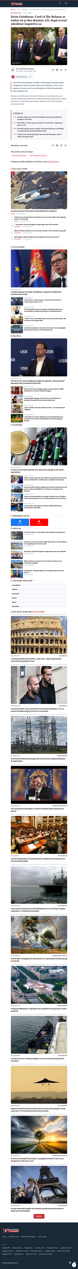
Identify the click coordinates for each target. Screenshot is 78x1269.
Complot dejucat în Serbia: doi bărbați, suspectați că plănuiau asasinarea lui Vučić (39, 118)
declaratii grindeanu (19, 156)
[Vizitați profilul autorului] (13, 70)
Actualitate (24, 9)
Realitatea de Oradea (7, 1251)
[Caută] (60, 3)
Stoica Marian (62, 856)
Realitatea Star (29, 1248)
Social (13, 214)
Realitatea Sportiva (17, 1248)
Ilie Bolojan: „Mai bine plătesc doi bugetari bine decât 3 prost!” (37, 237)
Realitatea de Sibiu (50, 1251)
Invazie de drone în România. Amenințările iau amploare (34, 211)
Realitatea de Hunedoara (45, 1254)
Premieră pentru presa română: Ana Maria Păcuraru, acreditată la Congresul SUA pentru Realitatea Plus (40, 129)
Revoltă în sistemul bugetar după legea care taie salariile (37, 224)
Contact (4, 1236)
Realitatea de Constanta (22, 1251)
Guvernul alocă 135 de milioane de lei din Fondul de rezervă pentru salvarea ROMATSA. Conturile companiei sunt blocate (45, 489)
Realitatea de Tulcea (31, 1254)
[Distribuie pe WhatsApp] (61, 70)
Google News (53, 161)
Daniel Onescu (28, 69)
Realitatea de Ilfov (7, 1254)
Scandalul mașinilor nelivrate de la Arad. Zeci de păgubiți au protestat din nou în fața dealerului (44, 329)
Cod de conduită (42, 1236)
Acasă (14, 9)
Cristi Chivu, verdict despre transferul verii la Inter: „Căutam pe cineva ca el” (40, 124)
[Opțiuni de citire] (74, 1265)
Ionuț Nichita (63, 656)
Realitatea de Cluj (39, 1248)
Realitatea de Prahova (37, 1251)
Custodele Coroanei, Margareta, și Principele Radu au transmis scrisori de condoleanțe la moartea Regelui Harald (43, 419)
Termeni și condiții (14, 1236)
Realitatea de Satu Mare (63, 1251)
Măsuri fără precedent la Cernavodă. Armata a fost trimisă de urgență (40, 231)
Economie (17, 233)
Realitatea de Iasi (18, 1254)
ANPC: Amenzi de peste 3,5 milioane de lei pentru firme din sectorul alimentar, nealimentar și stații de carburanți (45, 479)
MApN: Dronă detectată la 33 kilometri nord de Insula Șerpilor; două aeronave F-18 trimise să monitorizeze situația (38, 1110)
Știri (19, 9)
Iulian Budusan (62, 756)
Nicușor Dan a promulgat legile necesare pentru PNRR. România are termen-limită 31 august (44, 390)
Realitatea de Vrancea (60, 806)
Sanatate (17, 226)
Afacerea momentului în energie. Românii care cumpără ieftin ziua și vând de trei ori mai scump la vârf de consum (45, 497)
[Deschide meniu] (66, 3)
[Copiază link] (53, 70)
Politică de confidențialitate (28, 1236)
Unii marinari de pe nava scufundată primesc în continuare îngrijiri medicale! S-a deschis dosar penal (38, 910)
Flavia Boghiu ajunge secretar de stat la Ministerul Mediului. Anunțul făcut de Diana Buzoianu (42, 399)
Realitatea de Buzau (66, 1248)
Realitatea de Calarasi (52, 1248)
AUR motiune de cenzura (38, 156)
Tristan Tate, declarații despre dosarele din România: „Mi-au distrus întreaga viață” (39, 135)
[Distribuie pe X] (65, 70)
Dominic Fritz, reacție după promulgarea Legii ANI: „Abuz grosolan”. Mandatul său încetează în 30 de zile (38, 382)
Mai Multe (39, 1216)
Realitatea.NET (6, 1248)
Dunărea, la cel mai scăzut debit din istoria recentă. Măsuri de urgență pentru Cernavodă (45, 543)
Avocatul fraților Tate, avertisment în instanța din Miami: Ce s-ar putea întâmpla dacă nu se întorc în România (37, 710)
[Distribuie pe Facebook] (57, 70)
